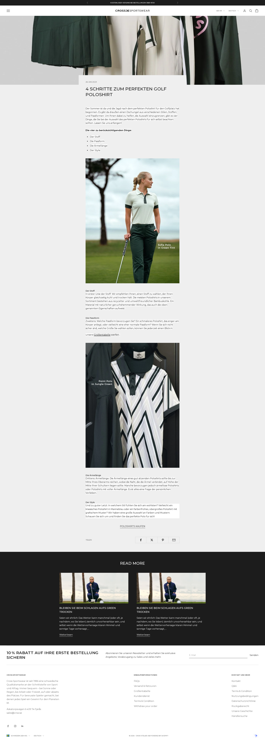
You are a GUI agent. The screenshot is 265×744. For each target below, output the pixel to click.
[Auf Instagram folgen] (15, 726)
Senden (254, 655)
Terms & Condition (144, 701)
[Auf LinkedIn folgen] (22, 726)
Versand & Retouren (145, 686)
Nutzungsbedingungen (245, 696)
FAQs (137, 681)
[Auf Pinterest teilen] (162, 540)
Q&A (234, 686)
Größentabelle (142, 691)
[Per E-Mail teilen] (174, 540)
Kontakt (236, 681)
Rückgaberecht (240, 706)
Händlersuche (239, 716)
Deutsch (232, 11)
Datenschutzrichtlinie (244, 701)
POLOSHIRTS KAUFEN (132, 526)
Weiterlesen (66, 634)
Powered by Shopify (159, 736)
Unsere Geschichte (242, 711)
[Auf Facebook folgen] (8, 726)
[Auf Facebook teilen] (140, 540)
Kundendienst (142, 696)
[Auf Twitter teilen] (151, 540)
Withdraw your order (145, 706)
